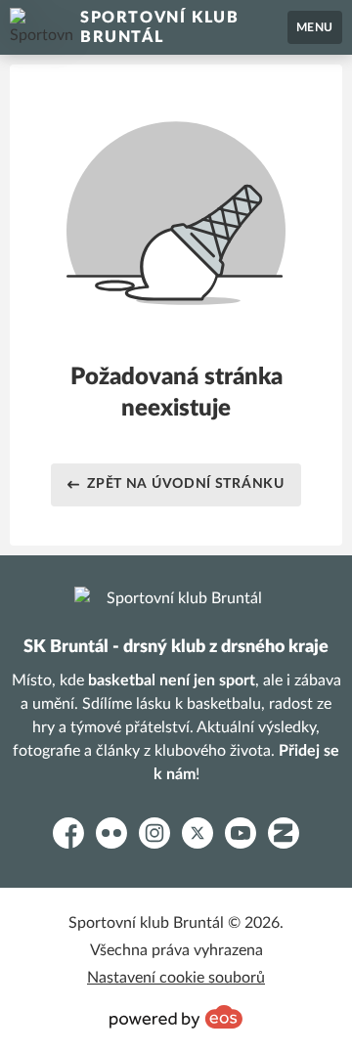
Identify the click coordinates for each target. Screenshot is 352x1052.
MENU (314, 27)
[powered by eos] (176, 1017)
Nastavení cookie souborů (176, 978)
